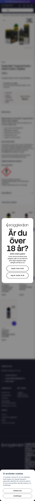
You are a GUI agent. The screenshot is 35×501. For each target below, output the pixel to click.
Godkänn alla (17, 490)
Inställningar (17, 496)
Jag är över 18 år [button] (17, 268)
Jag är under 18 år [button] (17, 275)
